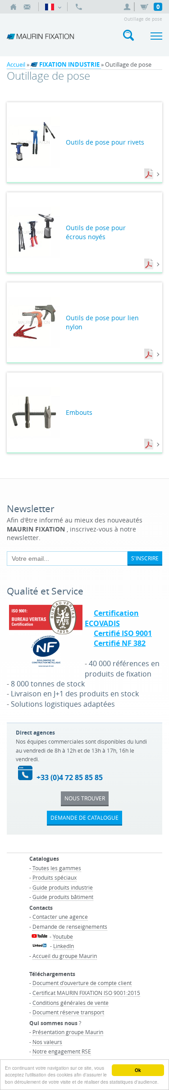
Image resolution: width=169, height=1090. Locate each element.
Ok (138, 1070)
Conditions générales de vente (70, 1002)
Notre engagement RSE (61, 1051)
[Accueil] (13, 7)
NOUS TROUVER (84, 798)
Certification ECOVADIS (112, 618)
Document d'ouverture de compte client (82, 982)
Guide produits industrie (62, 887)
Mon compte (128, 7)
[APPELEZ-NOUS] (79, 7)
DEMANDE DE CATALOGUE (84, 817)
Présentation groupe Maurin (67, 1032)
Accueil (16, 64)
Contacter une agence (60, 916)
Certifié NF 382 (120, 643)
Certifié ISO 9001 (123, 633)
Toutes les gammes (56, 868)
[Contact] (27, 7)
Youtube (63, 936)
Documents (149, 174)
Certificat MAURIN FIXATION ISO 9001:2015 (86, 992)
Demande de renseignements (69, 926)
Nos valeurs (47, 1041)
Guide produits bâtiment (62, 896)
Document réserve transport (68, 1012)
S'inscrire (145, 558)
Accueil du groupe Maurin (64, 955)
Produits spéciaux (54, 877)
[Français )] (53, 7)
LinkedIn (63, 945)
